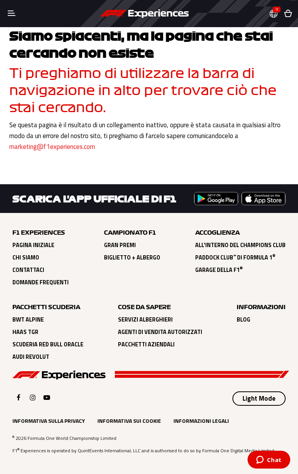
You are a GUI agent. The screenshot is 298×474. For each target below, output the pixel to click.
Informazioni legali (201, 421)
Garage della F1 (219, 270)
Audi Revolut (30, 357)
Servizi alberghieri (145, 319)
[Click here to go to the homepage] (144, 13)
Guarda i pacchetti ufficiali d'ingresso (63, 166)
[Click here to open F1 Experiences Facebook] (19, 397)
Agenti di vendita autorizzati (160, 332)
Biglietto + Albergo (132, 257)
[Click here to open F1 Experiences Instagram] (33, 397)
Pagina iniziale (33, 245)
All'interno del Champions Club (240, 245)
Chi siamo (25, 257)
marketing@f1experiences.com (52, 147)
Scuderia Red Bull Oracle (47, 344)
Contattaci (28, 270)
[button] (276, 14)
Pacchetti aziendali (146, 344)
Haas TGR (25, 332)
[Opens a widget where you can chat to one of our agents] (268, 460)
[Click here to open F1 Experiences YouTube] (46, 397)
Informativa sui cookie (129, 421)
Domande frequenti (40, 282)
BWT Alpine (28, 319)
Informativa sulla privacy (48, 421)
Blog (243, 319)
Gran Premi (120, 245)
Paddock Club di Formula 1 (235, 257)
